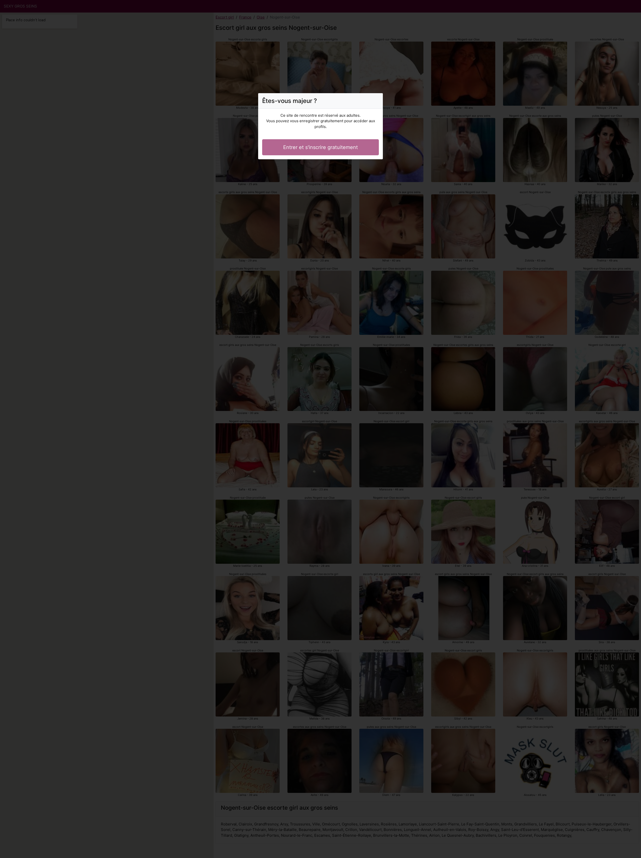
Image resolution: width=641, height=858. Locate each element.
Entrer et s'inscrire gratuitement (320, 147)
